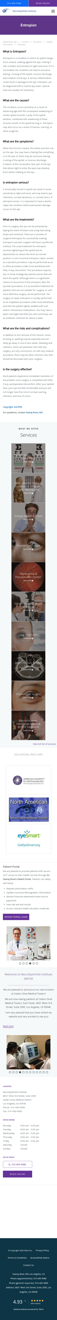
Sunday (15, 1148)
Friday (21, 1140)
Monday (21, 1125)
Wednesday (21, 1133)
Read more (8, 1026)
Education (37, 41)
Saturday (15, 1144)
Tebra (41, 1309)
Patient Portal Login (16, 916)
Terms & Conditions (17, 1257)
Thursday (21, 1137)
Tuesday (21, 1129)
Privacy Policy (42, 1250)
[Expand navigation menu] (53, 11)
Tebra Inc (28, 1250)
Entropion (21, 44)
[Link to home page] (25, 11)
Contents (25, 41)
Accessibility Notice (39, 1257)
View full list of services (44, 744)
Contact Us (28, 1265)
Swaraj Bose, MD (10, 41)
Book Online (17, 1174)
